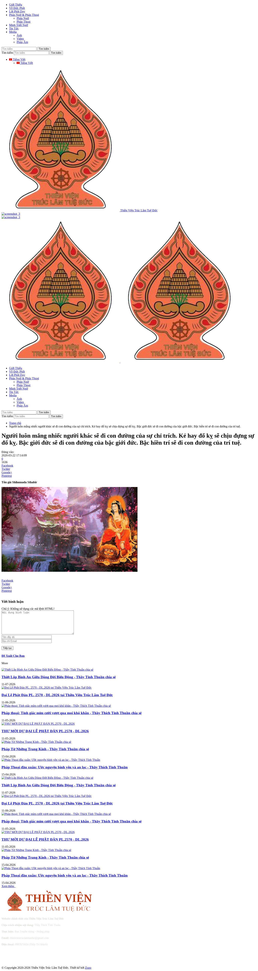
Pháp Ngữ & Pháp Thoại (24, 14)
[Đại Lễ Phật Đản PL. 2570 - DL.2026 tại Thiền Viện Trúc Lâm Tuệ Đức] (47, 687)
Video (20, 38)
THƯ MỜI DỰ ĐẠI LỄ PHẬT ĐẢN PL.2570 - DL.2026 (45, 731)
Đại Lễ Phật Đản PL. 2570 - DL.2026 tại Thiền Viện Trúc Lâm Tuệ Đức (57, 695)
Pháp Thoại (23, 21)
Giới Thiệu (15, 4)
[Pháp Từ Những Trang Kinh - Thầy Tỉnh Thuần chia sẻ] (36, 741)
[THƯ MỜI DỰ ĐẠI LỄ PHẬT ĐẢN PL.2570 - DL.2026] (38, 723)
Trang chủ (15, 423)
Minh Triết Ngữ (18, 25)
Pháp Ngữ (23, 18)
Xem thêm (8, 886)
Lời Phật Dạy (17, 11)
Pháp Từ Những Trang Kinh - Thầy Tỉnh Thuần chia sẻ (45, 749)
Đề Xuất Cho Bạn (13, 655)
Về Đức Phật (17, 8)
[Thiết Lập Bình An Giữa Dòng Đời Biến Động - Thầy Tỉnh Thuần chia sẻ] (47, 669)
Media (13, 31)
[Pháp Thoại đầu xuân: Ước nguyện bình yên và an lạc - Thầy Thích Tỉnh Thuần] (51, 759)
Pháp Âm (22, 42)
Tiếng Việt (18, 59)
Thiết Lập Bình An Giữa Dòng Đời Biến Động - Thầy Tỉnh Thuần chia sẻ (59, 677)
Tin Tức (14, 28)
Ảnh (19, 35)
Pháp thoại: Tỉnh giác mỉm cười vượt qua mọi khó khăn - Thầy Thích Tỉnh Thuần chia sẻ (71, 713)
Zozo (88, 967)
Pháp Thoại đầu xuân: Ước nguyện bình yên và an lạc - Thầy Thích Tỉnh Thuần (65, 767)
